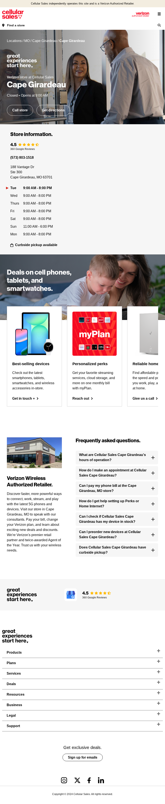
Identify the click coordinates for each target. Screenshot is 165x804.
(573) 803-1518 (22, 157)
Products (14, 652)
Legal (11, 715)
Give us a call (143, 398)
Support (13, 726)
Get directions (53, 110)
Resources (15, 694)
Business (14, 705)
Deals (11, 684)
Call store (20, 110)
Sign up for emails (82, 757)
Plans (11, 663)
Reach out (80, 398)
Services (14, 673)
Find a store (16, 25)
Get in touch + (23, 398)
